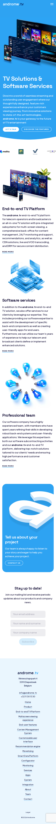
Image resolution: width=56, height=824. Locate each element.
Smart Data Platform (28, 756)
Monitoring (28, 765)
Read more (8, 252)
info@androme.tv (28, 692)
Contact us (14, 563)
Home (28, 702)
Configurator (28, 760)
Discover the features (36, 129)
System (28, 780)
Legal (28, 812)
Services (28, 770)
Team (28, 794)
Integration (28, 784)
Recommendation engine (28, 746)
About (28, 789)
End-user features (28, 724)
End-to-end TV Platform (28, 711)
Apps (27, 775)
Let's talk (10, 129)
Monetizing (28, 751)
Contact (28, 799)
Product (28, 706)
